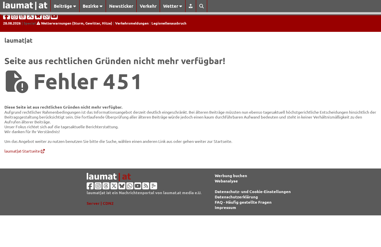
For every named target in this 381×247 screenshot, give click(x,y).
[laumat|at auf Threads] (23, 17)
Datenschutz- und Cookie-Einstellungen (253, 191)
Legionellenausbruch (168, 23)
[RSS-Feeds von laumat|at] (145, 187)
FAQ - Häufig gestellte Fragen (243, 202)
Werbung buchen (231, 175)
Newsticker (121, 6)
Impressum (225, 207)
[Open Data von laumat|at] (153, 187)
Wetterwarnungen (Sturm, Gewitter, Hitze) (76, 23)
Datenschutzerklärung (236, 196)
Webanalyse (226, 180)
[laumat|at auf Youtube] (54, 17)
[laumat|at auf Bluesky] (39, 17)
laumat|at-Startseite (22, 151)
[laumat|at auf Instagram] (15, 17)
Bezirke (91, 6)
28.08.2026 (12, 23)
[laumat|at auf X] (31, 17)
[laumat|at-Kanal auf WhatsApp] (47, 17)
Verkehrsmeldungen (132, 23)
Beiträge (63, 6)
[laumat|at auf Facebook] (7, 17)
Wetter (171, 6)
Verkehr (148, 6)
